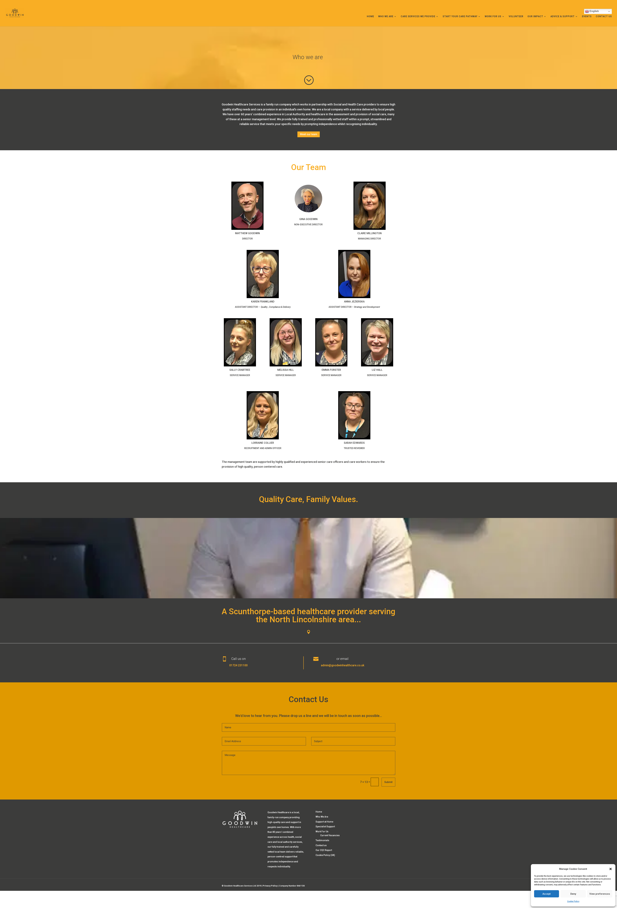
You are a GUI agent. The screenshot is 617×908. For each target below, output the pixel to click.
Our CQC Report (324, 850)
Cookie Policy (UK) (325, 855)
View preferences (599, 893)
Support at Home (324, 821)
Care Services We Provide (418, 16)
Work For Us (493, 16)
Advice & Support (562, 16)
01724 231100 (238, 665)
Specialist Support (325, 826)
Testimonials (322, 840)
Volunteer (516, 16)
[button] (610, 869)
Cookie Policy (573, 901)
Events (587, 16)
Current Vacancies (330, 835)
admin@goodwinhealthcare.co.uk (342, 665)
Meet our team (308, 134)
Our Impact (535, 16)
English (594, 11)
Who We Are (385, 16)
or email (342, 659)
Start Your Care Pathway (460, 16)
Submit (388, 782)
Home (370, 16)
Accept (546, 893)
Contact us (604, 16)
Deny (573, 893)
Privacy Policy (270, 886)
